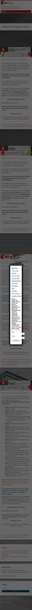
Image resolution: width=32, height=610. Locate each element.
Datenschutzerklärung (17, 327)
